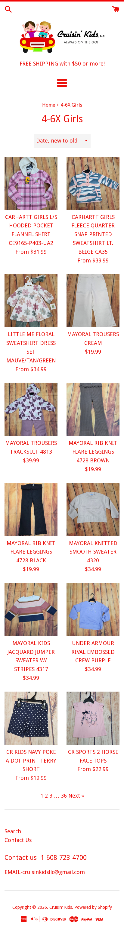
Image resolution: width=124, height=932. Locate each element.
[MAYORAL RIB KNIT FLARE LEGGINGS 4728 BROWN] (93, 409)
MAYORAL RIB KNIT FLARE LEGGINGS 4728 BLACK (31, 552)
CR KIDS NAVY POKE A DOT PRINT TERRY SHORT (31, 761)
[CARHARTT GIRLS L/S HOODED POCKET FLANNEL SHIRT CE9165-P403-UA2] (31, 183)
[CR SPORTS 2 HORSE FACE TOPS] (93, 718)
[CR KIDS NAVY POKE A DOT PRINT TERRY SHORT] (31, 718)
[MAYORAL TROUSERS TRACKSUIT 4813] (31, 409)
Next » (76, 795)
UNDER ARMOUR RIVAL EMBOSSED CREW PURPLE (93, 652)
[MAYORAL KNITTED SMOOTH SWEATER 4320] (93, 509)
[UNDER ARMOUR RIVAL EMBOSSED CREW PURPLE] (93, 609)
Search (13, 831)
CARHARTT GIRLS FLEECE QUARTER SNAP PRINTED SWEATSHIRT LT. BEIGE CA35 (93, 234)
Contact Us (18, 840)
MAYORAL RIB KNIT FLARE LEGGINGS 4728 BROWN (93, 452)
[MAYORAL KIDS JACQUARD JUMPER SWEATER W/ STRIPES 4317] (31, 609)
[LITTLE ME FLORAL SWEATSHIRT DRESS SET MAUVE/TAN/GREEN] (31, 300)
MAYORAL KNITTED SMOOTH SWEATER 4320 (93, 552)
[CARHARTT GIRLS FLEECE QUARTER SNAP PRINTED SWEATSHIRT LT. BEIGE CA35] (93, 183)
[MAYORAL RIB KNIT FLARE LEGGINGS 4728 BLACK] (31, 509)
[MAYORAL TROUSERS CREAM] (93, 300)
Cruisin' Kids (60, 907)
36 (64, 795)
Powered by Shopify (93, 907)
